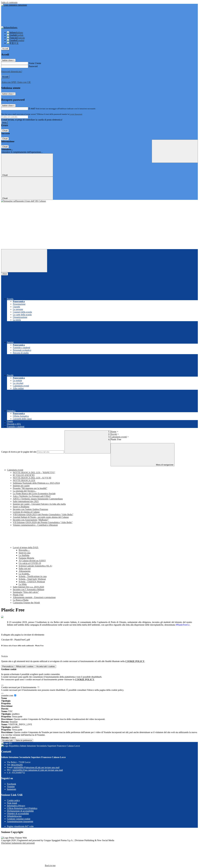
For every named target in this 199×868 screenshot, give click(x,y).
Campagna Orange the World (26, 602)
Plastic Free (18, 594)
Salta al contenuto (9, 2)
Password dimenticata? (11, 71)
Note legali (12, 803)
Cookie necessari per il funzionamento (19, 687)
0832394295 (17, 765)
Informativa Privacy (16, 805)
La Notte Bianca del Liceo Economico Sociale (34, 493)
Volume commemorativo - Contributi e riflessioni (35, 525)
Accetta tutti (45, 666)
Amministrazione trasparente (20, 821)
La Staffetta (24, 555)
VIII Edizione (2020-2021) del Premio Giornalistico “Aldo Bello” (43, 514)
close (4, 274)
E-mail (32, 108)
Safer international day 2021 (26, 501)
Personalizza (7, 666)
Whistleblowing (14, 816)
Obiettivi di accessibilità (18, 813)
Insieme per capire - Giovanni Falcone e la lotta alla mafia (39, 504)
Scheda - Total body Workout (32, 579)
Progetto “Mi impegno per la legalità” (30, 488)
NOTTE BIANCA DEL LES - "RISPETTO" (34, 472)
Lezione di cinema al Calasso (26, 512)
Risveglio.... (24, 550)
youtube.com (7, 695)
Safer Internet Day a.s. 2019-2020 (28, 587)
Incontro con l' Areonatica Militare (28, 589)
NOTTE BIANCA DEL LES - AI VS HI (32, 478)
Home (113, 431)
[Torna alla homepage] (23, 201)
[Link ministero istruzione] (14, 5)
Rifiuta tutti (25, 666)
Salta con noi (25, 568)
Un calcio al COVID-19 (30, 563)
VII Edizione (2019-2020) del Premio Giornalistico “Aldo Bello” (43, 522)
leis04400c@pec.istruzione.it (38, 770)
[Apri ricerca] (175, 151)
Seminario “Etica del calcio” (26, 592)
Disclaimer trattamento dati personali (18, 843)
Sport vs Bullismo (21, 506)
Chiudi (5, 131)
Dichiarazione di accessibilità (20, 811)
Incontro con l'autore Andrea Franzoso (30, 509)
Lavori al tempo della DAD (26, 547)
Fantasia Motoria (26, 558)
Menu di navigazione (164, 465)
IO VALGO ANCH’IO (24, 475)
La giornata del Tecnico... (24, 491)
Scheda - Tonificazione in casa (33, 576)
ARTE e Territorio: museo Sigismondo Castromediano (38, 499)
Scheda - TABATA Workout (32, 581)
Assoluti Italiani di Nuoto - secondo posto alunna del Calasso (41, 517)
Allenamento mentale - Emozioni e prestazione (34, 597)
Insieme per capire (21, 485)
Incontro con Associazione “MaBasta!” (31, 520)
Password (33, 66)
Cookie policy (13, 800)
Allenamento (24, 571)
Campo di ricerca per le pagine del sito (18, 452)
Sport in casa (24, 552)
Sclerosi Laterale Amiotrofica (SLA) (35, 566)
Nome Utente (35, 63)
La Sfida (23, 584)
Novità (114, 434)
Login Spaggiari (75, 114)
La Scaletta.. (24, 573)
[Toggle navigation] (24, 260)
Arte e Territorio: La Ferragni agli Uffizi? (32, 496)
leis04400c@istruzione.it (36, 767)
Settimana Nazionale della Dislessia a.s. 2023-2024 (36, 483)
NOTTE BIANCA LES (24, 480)
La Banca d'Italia (20, 600)
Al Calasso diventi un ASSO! (32, 560)
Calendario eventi (119, 437)
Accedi (5, 49)
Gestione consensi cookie (18, 819)
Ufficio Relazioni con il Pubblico (22, 808)
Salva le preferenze (24, 740)
